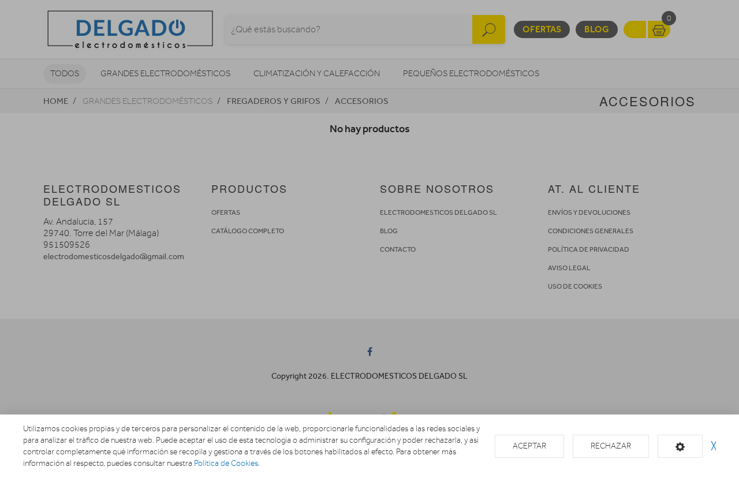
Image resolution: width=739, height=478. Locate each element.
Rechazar (611, 446)
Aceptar (529, 446)
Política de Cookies (226, 463)
